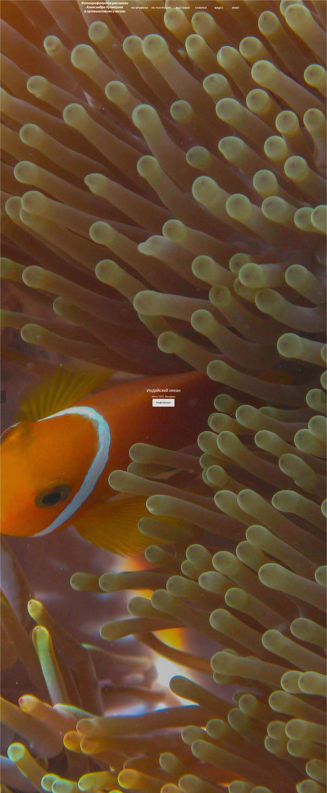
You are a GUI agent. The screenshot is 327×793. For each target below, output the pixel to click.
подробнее (163, 402)
